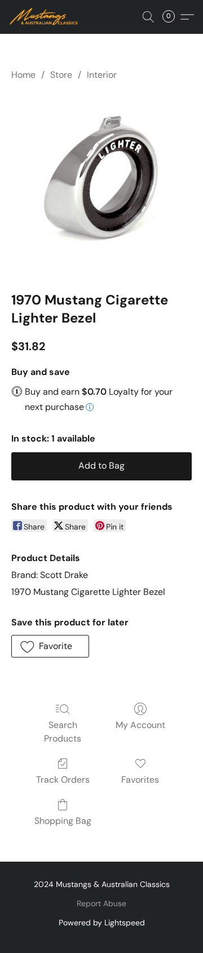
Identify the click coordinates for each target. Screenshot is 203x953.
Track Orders (63, 780)
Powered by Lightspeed (102, 922)
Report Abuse (101, 903)
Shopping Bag (62, 821)
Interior (102, 75)
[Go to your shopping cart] (172, 17)
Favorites (140, 780)
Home (23, 75)
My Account (140, 725)
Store (61, 75)
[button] (45, 17)
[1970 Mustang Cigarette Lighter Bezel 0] (101, 184)
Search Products (62, 731)
